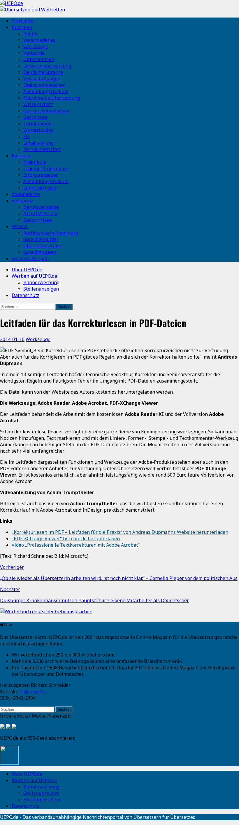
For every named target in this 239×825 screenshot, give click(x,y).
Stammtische (26, 194)
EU (26, 136)
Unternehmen (38, 59)
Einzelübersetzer (42, 799)
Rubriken (22, 27)
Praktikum (34, 162)
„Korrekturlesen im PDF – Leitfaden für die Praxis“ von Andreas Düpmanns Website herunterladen (120, 532)
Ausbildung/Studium (45, 91)
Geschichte (35, 117)
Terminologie (38, 123)
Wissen (20, 226)
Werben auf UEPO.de (34, 276)
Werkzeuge (35, 46)
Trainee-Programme (45, 168)
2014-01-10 (12, 339)
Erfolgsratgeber (40, 175)
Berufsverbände (41, 207)
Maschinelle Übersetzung (51, 98)
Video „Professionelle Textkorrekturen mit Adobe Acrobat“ (76, 545)
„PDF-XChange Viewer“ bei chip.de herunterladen (66, 538)
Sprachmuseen (39, 252)
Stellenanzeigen (41, 289)
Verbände (34, 53)
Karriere (21, 155)
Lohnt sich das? (40, 188)
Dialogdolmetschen (44, 85)
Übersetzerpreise (42, 245)
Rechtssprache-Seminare (50, 233)
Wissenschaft (38, 104)
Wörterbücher (38, 130)
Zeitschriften (37, 220)
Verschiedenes (39, 40)
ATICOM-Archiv (40, 213)
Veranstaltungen (41, 78)
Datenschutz (25, 295)
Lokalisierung (38, 143)
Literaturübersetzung (47, 65)
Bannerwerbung (41, 282)
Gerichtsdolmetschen (46, 110)
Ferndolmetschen (42, 149)
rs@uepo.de (32, 691)
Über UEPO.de (27, 269)
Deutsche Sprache (43, 72)
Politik (30, 33)
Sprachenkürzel (40, 239)
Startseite (22, 21)
